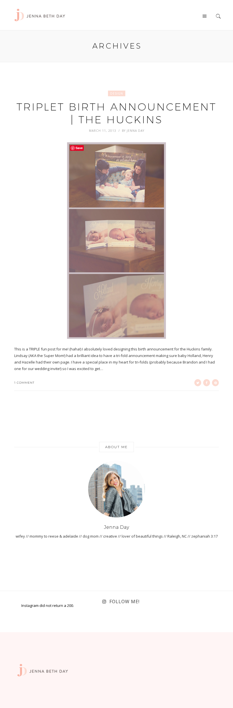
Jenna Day (135, 131)
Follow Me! (124, 601)
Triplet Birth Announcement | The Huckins (116, 113)
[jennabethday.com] (39, 14)
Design (116, 93)
